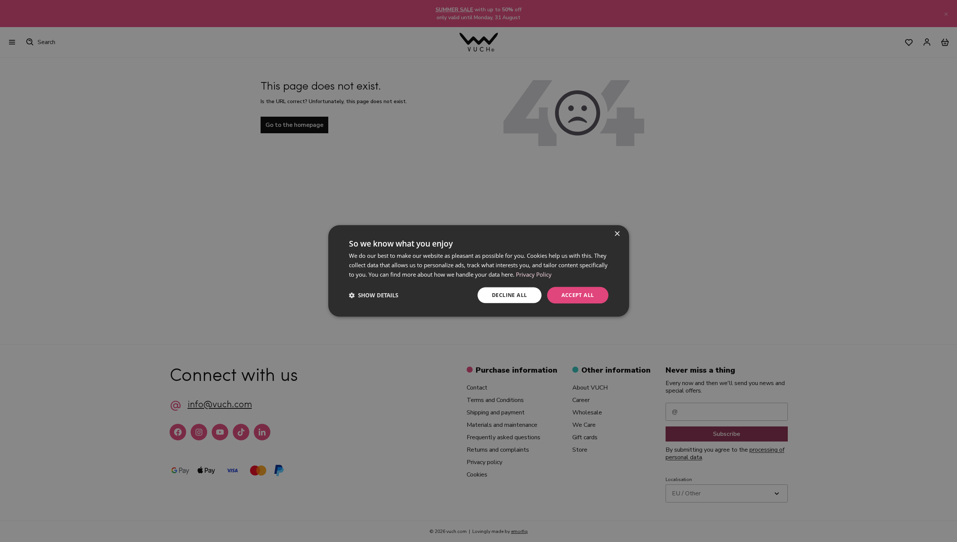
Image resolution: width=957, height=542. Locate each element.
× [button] (617, 234)
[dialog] (478, 271)
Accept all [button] (577, 294)
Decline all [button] (509, 294)
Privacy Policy (534, 274)
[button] (373, 295)
